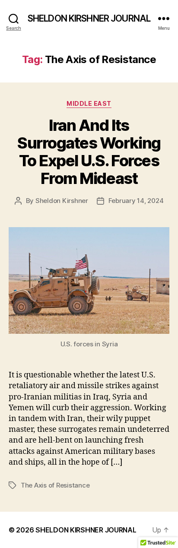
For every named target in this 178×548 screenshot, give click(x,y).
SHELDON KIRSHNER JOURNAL (89, 18)
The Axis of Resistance (55, 485)
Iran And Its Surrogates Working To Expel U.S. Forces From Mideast (88, 152)
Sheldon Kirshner (61, 200)
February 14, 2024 (136, 200)
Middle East (89, 103)
